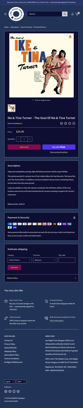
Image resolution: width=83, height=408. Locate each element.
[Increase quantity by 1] (30, 139)
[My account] (72, 14)
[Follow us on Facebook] (5, 391)
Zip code (62, 255)
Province (36, 255)
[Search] (64, 14)
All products (15, 27)
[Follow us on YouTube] (14, 391)
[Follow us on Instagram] (9, 391)
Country (11, 255)
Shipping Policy (10, 351)
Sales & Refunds (10, 347)
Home (6, 27)
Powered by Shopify (11, 401)
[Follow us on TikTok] (18, 391)
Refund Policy (12, 278)
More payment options (59, 152)
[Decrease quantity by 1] (18, 139)
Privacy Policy (9, 344)
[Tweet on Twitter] (69, 123)
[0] (77, 14)
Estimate (14, 267)
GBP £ (19, 382)
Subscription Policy (11, 355)
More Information (56, 320)
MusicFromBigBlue (15, 123)
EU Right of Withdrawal (13, 362)
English (8, 382)
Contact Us (8, 340)
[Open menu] (5, 14)
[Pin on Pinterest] (65, 123)
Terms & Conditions (11, 358)
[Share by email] (73, 123)
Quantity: (11, 139)
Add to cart (24, 147)
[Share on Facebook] (61, 123)
